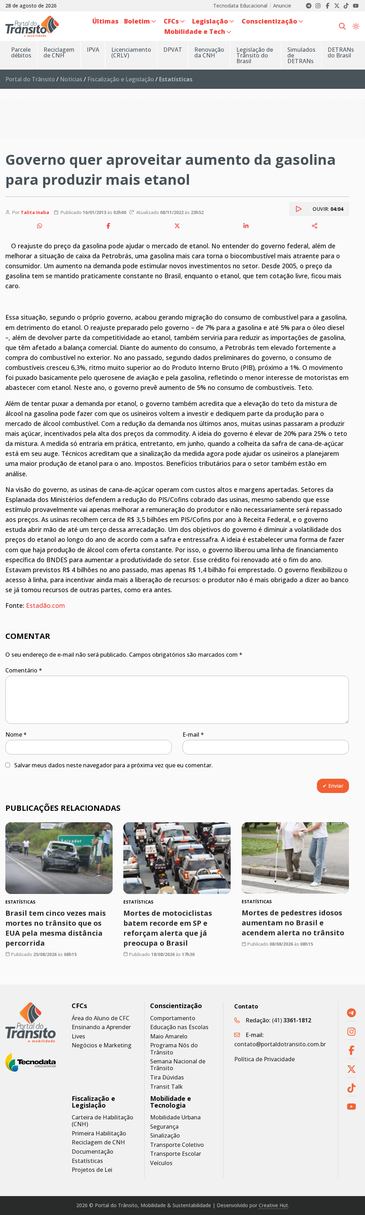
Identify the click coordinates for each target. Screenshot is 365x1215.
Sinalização (165, 1135)
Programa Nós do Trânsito (174, 1049)
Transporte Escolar (175, 1153)
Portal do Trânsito (30, 79)
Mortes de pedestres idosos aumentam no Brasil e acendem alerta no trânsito (293, 923)
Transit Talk (166, 1086)
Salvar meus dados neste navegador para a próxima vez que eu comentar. (113, 765)
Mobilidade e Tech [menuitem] (194, 31)
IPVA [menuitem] (93, 50)
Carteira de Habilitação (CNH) (102, 1121)
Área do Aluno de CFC (100, 1018)
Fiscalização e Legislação (120, 79)
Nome (16, 734)
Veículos (161, 1163)
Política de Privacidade (264, 1059)
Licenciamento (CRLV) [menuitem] (131, 52)
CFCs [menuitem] (171, 21)
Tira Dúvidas (167, 1077)
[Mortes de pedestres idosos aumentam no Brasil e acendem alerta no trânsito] (295, 858)
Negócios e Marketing (102, 1045)
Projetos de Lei (92, 1169)
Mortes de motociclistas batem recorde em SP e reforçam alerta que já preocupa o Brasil (167, 928)
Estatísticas (87, 1161)
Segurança (164, 1126)
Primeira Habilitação (99, 1133)
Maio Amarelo (168, 1036)
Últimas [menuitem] (105, 21)
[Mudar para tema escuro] (356, 26)
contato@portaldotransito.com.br (280, 1044)
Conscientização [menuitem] (269, 21)
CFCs (79, 1005)
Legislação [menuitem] (210, 21)
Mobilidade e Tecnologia (170, 1102)
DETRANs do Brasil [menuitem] (341, 52)
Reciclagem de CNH (98, 1142)
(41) (291, 1020)
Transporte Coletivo (177, 1145)
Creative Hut (273, 1205)
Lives (78, 1036)
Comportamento (172, 1018)
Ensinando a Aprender (101, 1027)
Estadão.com (45, 605)
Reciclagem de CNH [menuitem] (58, 52)
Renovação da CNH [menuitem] (209, 52)
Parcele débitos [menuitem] (21, 52)
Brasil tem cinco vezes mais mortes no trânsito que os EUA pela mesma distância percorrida (55, 928)
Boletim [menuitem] (137, 21)
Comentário (23, 670)
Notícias (71, 79)
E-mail (193, 734)
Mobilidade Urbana (175, 1117)
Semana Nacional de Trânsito (177, 1065)
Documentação (92, 1151)
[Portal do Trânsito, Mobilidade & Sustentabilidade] (30, 1022)
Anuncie (282, 5)
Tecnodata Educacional (240, 5)
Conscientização (176, 1005)
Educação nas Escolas (179, 1027)
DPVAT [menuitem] (172, 50)
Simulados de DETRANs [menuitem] (301, 55)
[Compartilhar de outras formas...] (315, 226)
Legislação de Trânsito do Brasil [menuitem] (254, 55)
